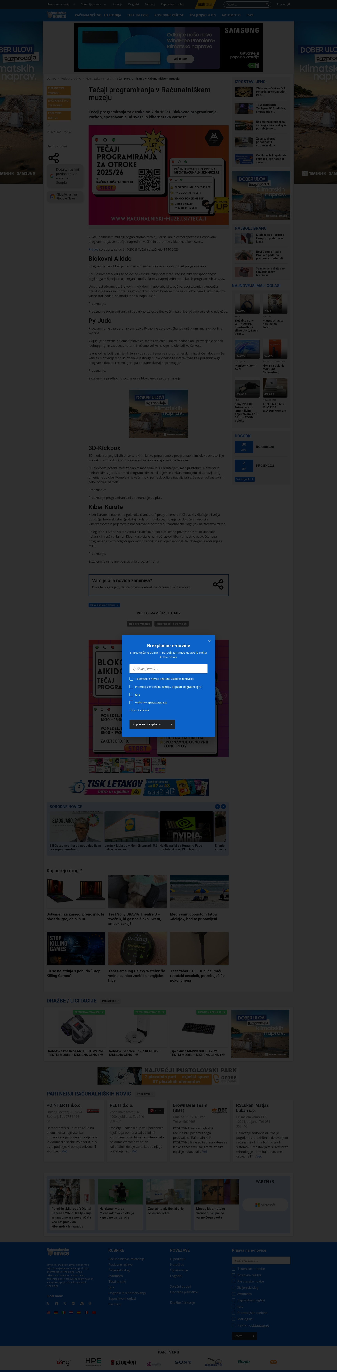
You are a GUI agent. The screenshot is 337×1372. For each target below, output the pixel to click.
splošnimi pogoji (157, 702)
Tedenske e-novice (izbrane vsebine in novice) (164, 679)
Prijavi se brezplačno (146, 724)
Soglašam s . (151, 702)
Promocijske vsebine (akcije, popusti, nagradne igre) (168, 687)
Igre (137, 694)
